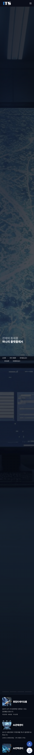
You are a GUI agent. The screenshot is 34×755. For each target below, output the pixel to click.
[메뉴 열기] (30, 3)
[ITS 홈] (7, 3)
